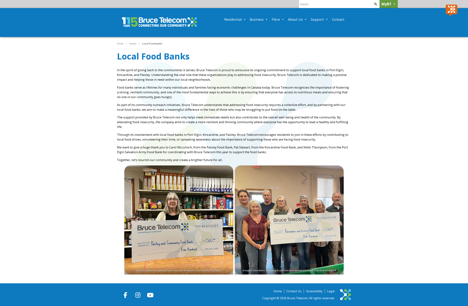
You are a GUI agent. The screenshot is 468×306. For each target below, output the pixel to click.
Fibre (276, 19)
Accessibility (314, 291)
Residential (233, 19)
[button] (375, 4)
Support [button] (317, 19)
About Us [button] (295, 19)
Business (257, 19)
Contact (338, 19)
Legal (331, 291)
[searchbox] (339, 4)
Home (120, 43)
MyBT (386, 3)
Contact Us (293, 291)
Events (133, 43)
